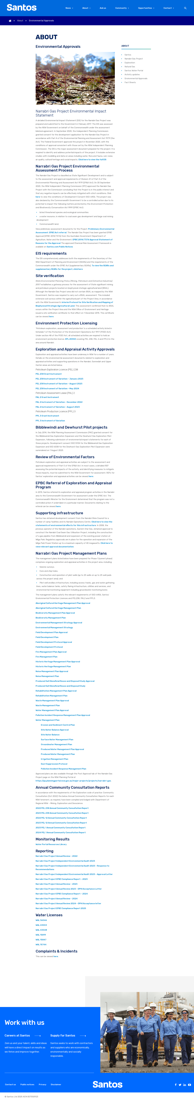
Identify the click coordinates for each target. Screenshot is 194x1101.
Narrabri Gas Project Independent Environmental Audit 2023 (65, 861)
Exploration (130, 62)
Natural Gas (130, 66)
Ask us (103, 8)
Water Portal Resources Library (51, 844)
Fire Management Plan (46, 657)
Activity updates (132, 74)
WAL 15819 (41, 935)
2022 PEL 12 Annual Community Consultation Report (61, 818)
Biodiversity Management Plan (51, 618)
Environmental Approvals (136, 78)
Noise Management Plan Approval (52, 671)
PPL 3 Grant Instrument (47, 416)
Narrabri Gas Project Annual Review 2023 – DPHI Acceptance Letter (69, 889)
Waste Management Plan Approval (52, 700)
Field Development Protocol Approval (54, 642)
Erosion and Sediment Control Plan (58, 725)
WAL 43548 (41, 930)
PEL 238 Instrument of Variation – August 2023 (59, 383)
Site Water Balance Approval (55, 730)
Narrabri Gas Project (134, 59)
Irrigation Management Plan (54, 759)
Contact (168, 8)
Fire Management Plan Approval (51, 652)
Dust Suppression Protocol (54, 764)
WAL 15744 (41, 944)
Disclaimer (56, 1084)
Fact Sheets (130, 82)
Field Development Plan (47, 637)
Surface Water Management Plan (57, 739)
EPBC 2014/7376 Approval (85, 239)
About (85, 8)
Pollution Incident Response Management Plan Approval (63, 715)
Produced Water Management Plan (58, 754)
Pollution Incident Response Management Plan (63, 769)
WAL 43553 (41, 925)
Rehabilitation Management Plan (51, 696)
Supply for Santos (62, 1035)
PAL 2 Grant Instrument (47, 397)
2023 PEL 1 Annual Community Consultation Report (61, 827)
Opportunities (145, 8)
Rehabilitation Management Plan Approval (56, 691)
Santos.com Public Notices (60, 247)
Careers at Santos (17, 1035)
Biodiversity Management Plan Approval (55, 613)
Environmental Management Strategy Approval (59, 622)
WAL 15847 (41, 940)
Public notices (27, 1084)
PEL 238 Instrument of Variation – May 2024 (57, 388)
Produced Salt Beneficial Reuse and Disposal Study (60, 686)
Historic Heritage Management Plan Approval (58, 661)
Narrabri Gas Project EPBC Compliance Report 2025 (61, 908)
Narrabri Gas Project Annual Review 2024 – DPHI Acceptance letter (68, 903)
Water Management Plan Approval (52, 710)
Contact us (10, 1084)
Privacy (42, 1084)
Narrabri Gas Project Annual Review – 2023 (56, 884)
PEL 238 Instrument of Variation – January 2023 (59, 379)
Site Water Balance (50, 735)
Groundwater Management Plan (56, 744)
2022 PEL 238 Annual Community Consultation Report (62, 808)
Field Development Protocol (49, 647)
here (38, 197)
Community (121, 8)
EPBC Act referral (58, 232)
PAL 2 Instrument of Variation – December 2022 (59, 402)
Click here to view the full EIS (92, 159)
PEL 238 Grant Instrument (49, 374)
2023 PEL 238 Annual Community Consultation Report (62, 813)
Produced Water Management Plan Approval (62, 749)
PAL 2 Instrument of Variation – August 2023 (58, 407)
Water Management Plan (48, 720)
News (68, 8)
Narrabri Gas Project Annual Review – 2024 (57, 898)
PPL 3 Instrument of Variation (50, 420)
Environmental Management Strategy (54, 627)
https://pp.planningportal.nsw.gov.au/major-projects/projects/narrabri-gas (73, 781)
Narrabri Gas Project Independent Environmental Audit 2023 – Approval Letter (74, 874)
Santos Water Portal (134, 70)
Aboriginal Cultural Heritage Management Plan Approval (63, 603)
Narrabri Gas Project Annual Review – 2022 (56, 856)
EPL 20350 (70, 339)
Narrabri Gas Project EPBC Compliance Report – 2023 (62, 879)
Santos (128, 55)
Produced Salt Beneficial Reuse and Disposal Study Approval (65, 681)
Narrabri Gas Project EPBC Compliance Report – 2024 (62, 894)
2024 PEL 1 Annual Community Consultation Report (61, 832)
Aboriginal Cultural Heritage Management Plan (58, 608)
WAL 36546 (41, 920)
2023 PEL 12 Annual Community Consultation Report (61, 823)
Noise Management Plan (47, 676)
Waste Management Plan (48, 705)
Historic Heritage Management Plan (53, 666)
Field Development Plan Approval (52, 632)
